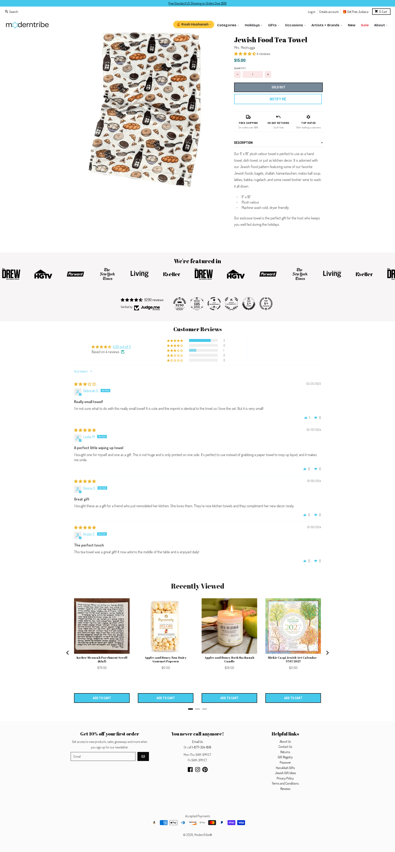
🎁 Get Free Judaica (355, 11)
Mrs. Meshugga (244, 47)
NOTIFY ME (278, 99)
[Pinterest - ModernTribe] (205, 769)
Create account (329, 11)
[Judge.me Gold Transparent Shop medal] (214, 303)
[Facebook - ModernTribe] (190, 769)
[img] (85, 384)
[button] (143, 109)
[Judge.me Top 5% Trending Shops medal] (266, 303)
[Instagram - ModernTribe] (197, 769)
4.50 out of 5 (122, 346)
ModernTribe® (203, 835)
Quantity (240, 68)
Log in (311, 11)
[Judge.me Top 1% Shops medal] (248, 303)
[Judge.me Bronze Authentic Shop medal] (231, 303)
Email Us (197, 742)
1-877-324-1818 (201, 747)
